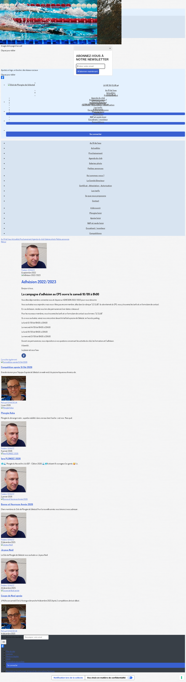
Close (110, 48)
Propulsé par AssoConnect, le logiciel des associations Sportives (30, 671)
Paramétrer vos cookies (15, 661)
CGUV (8, 659)
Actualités (95, 148)
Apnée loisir (98, 114)
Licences (9, 654)
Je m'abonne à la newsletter (12, 637)
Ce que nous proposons (95, 196)
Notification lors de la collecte (68, 677)
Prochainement (95, 153)
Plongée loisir (98, 112)
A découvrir (98, 109)
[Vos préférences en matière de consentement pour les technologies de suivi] (181, 677)
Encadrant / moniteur (98, 119)
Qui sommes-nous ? (98, 100)
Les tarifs (98, 107)
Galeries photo (95, 163)
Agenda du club (98, 98)
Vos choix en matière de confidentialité (106, 677)
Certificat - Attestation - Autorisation (95, 185)
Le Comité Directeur (98, 102)
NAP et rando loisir (98, 117)
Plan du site (10, 651)
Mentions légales (12, 656)
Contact (95, 201)
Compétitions (98, 122)
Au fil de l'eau (111, 90)
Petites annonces (95, 168)
